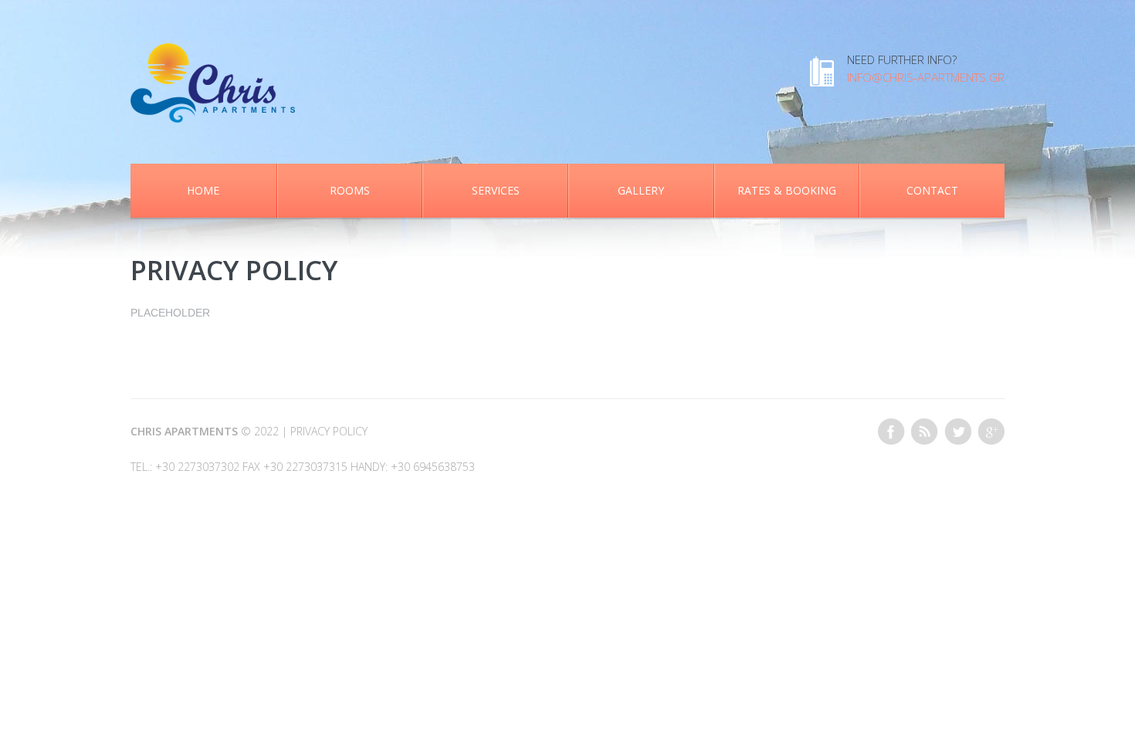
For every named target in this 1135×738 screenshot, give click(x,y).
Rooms (350, 190)
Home (203, 190)
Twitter (957, 431)
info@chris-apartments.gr (926, 77)
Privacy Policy (329, 431)
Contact (932, 190)
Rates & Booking (786, 190)
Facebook (891, 431)
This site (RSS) (924, 431)
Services (496, 190)
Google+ (991, 431)
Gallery (641, 190)
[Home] (212, 52)
